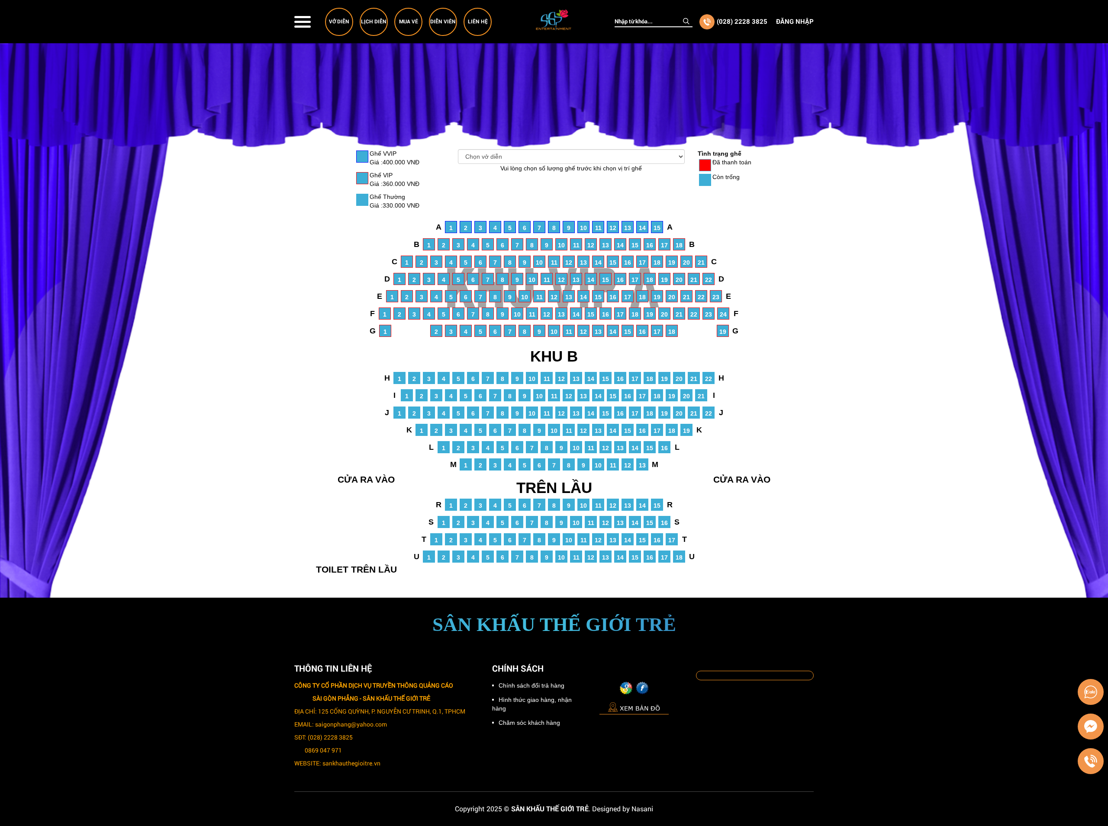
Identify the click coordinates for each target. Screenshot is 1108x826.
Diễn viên (443, 21)
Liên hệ (478, 21)
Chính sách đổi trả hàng (531, 685)
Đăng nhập (795, 21)
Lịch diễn (374, 21)
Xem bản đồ (640, 708)
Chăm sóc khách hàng (529, 722)
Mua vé (408, 21)
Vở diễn (339, 21)
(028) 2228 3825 (742, 21)
